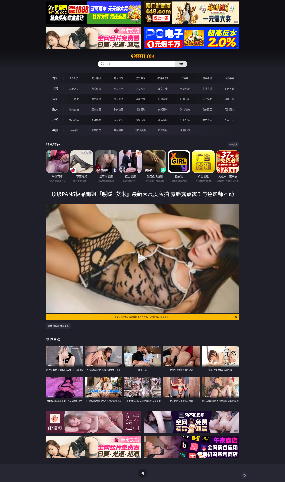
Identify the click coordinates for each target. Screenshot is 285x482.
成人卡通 (118, 99)
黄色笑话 (207, 120)
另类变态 (229, 99)
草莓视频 (118, 130)
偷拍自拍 (96, 99)
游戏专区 (140, 78)
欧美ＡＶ (118, 88)
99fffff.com (142, 56)
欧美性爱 (140, 99)
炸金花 (185, 78)
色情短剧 (185, 130)
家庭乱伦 (96, 120)
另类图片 (229, 109)
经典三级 (185, 99)
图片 (55, 109)
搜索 (181, 64)
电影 (55, 99)
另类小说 (185, 120)
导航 (55, 130)
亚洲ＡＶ (74, 88)
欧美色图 (118, 109)
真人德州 (96, 78)
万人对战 (118, 78)
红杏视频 (163, 130)
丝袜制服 (185, 88)
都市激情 (74, 120)
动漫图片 (140, 109)
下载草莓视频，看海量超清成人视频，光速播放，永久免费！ (142, 317)
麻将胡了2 (162, 78)
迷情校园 (163, 120)
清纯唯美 (185, 109)
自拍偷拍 (96, 88)
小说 (55, 120)
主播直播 (207, 88)
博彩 (55, 78)
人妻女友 (118, 120)
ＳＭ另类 (229, 88)
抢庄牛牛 (229, 78)
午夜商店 (96, 130)
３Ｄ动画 (140, 88)
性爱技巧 (229, 120)
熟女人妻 (163, 88)
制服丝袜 (163, 99)
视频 (55, 89)
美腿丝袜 (163, 109)
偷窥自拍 (74, 109)
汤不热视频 (141, 130)
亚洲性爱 (74, 99)
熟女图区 (207, 109)
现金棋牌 (207, 78)
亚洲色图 (96, 109)
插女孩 (74, 130)
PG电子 (74, 78)
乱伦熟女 (207, 99)
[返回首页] (244, 475)
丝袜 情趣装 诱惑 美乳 (58, 326)
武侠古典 (140, 120)
